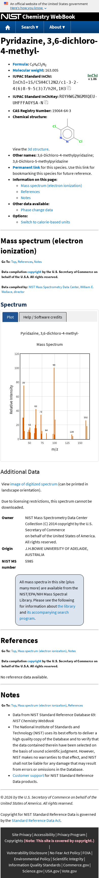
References (30, 191)
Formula (20, 64)
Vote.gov (69, 870)
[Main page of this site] (8, 27)
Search (28, 27)
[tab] (10, 317)
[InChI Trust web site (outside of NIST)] (92, 79)
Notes (26, 197)
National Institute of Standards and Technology (11, 16)
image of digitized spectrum (33, 483)
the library (66, 606)
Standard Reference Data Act (36, 820)
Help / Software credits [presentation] (42, 316)
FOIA (86, 852)
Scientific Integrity (68, 858)
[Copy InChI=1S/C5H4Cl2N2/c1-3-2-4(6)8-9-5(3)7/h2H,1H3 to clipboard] (69, 89)
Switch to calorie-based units (45, 221)
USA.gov (52, 870)
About (55, 27)
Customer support (28, 775)
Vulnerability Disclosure (27, 852)
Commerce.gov (76, 864)
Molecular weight (28, 70)
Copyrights (14, 840)
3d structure (38, 149)
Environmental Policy (32, 858)
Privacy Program (71, 834)
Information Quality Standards (35, 864)
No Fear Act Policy (65, 852)
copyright (34, 272)
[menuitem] (8, 27)
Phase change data (37, 209)
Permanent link (26, 167)
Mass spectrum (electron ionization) (51, 185)
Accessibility (44, 834)
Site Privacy (21, 834)
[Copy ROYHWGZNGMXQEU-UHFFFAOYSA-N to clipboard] (46, 104)
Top (13, 262)
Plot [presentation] (10, 316)
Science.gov (32, 870)
